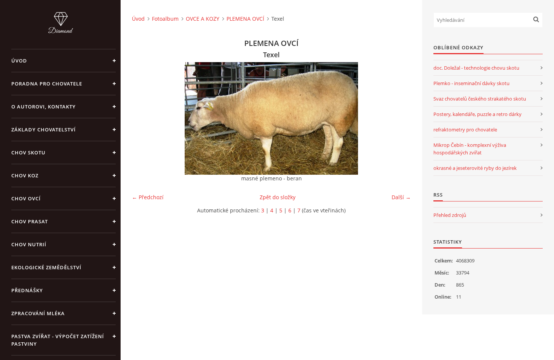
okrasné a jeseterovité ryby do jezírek (475, 168)
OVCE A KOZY (202, 18)
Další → (401, 197)
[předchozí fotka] (144, 118)
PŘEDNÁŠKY (27, 290)
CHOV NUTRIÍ (28, 244)
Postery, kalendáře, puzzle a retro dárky (477, 114)
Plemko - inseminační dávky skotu (471, 83)
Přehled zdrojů (449, 215)
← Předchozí (148, 197)
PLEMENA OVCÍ (245, 18)
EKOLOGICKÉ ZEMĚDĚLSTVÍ (46, 267)
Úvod (19, 60)
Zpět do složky (277, 197)
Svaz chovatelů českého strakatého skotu (479, 98)
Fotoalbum (165, 18)
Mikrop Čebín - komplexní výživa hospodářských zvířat (469, 149)
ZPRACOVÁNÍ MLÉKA (38, 313)
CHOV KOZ (24, 175)
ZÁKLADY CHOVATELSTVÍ (43, 129)
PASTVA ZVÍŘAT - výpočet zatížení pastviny (57, 340)
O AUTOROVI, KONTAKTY (43, 106)
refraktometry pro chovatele (465, 129)
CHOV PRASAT (29, 221)
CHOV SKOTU (28, 152)
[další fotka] (398, 118)
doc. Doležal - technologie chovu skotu (476, 67)
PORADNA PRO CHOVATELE (46, 83)
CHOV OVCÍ (26, 198)
